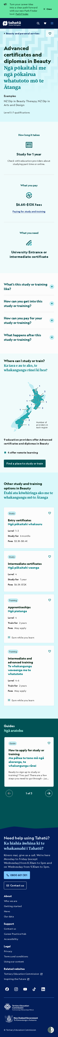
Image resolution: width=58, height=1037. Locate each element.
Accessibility (11, 938)
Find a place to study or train (24, 463)
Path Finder (22, 13)
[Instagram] (16, 989)
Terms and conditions (16, 956)
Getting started (13, 906)
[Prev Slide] (9, 793)
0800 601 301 (18, 875)
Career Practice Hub (15, 933)
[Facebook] (7, 989)
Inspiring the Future (15, 978)
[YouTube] (25, 989)
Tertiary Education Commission (21, 973)
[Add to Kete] (49, 513)
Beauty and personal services (22, 33)
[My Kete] (45, 23)
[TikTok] (34, 989)
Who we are (10, 900)
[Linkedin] (43, 989)
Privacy (8, 951)
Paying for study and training (29, 211)
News (7, 911)
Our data (9, 916)
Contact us (17, 885)
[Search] (38, 23)
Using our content (14, 961)
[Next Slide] (48, 793)
